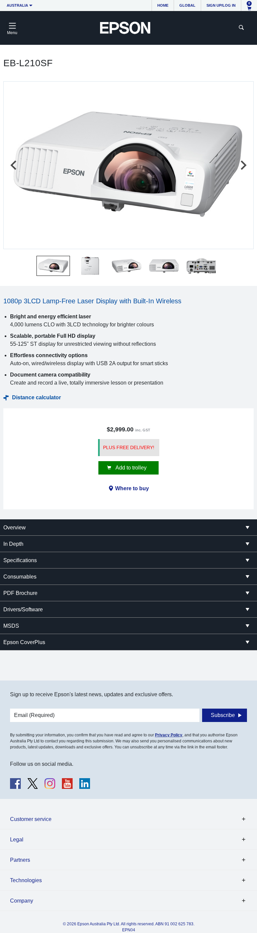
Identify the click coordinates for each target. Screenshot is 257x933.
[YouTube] (67, 783)
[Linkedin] (84, 783)
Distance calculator (36, 397)
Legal (16, 839)
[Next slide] (243, 165)
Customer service (31, 819)
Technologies (26, 880)
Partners (20, 860)
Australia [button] (17, 5)
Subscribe (223, 715)
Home (162, 5)
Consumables (19, 577)
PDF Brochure (20, 593)
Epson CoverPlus (24, 642)
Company (21, 901)
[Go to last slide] (14, 165)
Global (187, 5)
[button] (53, 266)
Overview (14, 527)
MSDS (11, 626)
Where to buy (132, 488)
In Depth (13, 544)
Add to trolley (130, 468)
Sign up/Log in (221, 5)
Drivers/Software (23, 609)
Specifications (20, 560)
